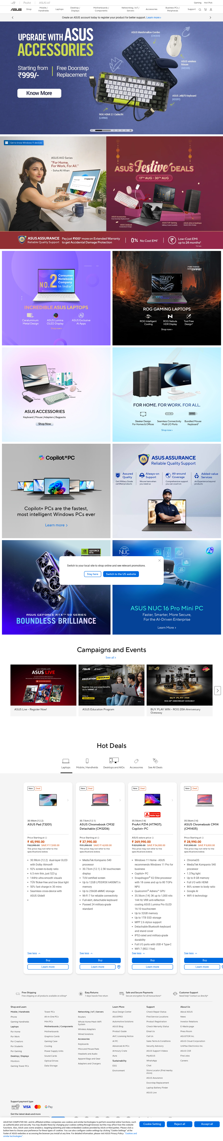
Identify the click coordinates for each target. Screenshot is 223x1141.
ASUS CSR (185, 1051)
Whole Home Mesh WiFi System (90, 1023)
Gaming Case (50, 1041)
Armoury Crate (119, 1051)
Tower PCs (49, 1012)
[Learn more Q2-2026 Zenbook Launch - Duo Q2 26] (111, 133)
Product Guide (119, 1031)
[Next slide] (210, 18)
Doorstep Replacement (157, 1083)
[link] (16, 9)
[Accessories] (56, 394)
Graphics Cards (52, 1036)
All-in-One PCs (51, 1016)
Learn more (48, 966)
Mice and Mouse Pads (88, 1049)
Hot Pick (208, 2)
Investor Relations (189, 1021)
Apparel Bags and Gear (89, 1058)
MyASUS (150, 1056)
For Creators (17, 1041)
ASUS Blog (117, 1026)
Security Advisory (155, 1046)
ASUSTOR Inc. (187, 1036)
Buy (48, 960)
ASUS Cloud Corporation (192, 1041)
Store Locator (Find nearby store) (159, 1071)
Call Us (149, 1036)
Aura (114, 1056)
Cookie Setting (152, 1124)
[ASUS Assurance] (166, 491)
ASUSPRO (117, 1016)
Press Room (186, 1031)
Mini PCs (48, 1021)
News (183, 1016)
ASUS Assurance (154, 1078)
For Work (15, 1036)
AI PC (115, 1041)
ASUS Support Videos (157, 1051)
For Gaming (16, 1051)
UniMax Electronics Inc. (191, 1046)
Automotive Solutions (122, 1021)
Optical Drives (51, 1061)
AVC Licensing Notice (122, 1036)
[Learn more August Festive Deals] (111, 248)
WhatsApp (151, 1060)
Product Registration (156, 1021)
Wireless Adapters (87, 1029)
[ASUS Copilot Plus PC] (56, 491)
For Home (15, 1031)
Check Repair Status (156, 1012)
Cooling (48, 1046)
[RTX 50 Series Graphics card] (56, 587)
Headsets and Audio (87, 1054)
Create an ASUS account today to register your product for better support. (110, 17)
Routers (82, 1017)
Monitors (15, 1061)
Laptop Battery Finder (157, 1087)
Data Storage (50, 1065)
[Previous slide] (13, 18)
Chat (148, 1065)
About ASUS (186, 1012)
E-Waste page (187, 1026)
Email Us (150, 1031)
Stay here (92, 574)
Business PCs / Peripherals (173, 9)
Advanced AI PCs (120, 1046)
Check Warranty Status (157, 1026)
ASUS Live (151, 1092)
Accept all (207, 1124)
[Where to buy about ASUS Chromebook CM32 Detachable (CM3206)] (118, 967)
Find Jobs (185, 1056)
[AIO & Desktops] (166, 394)
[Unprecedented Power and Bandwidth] (56, 298)
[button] (197, 3)
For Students (17, 1046)
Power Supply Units (53, 1051)
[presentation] (119, 967)
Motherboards (51, 1031)
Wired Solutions (85, 1034)
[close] (159, 560)
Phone (14, 1017)
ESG (114, 1065)
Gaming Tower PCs (20, 1066)
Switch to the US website (121, 574)
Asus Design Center (121, 1012)
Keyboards (83, 1044)
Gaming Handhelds (20, 1022)
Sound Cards (50, 1056)
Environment (118, 1070)
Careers (184, 1060)
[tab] (92, 130)
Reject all (179, 1124)
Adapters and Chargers (89, 1063)
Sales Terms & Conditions (158, 1041)
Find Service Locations (157, 1016)
